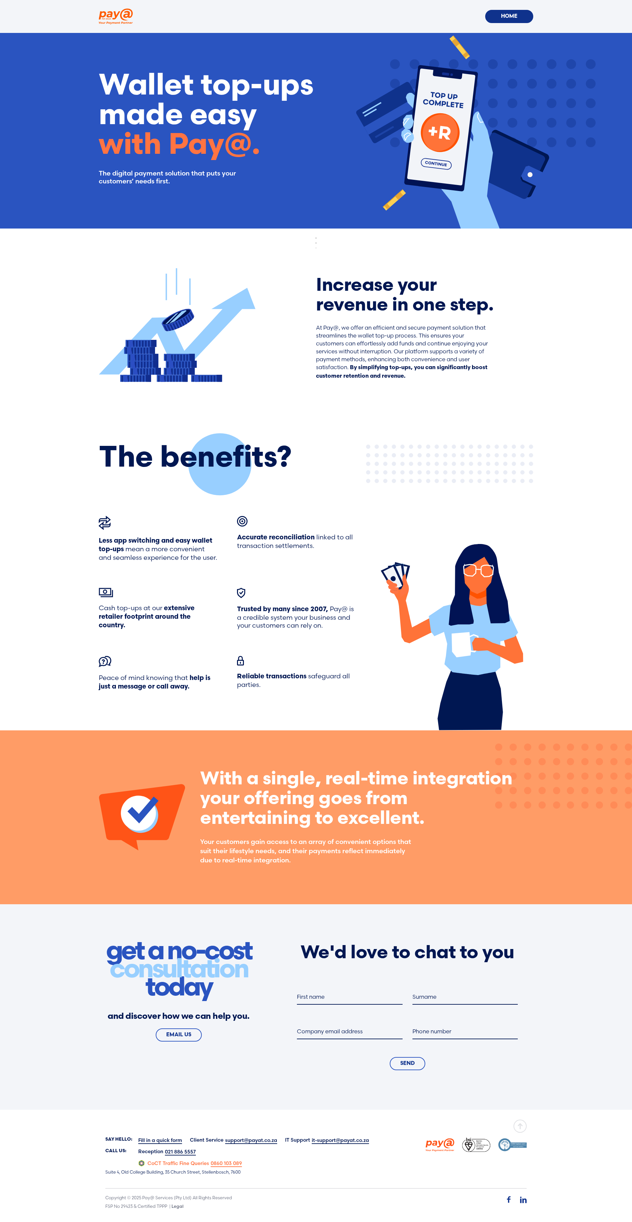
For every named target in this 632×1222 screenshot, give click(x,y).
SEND (407, 1063)
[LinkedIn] (523, 1199)
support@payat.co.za (251, 1140)
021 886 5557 (180, 1152)
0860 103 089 (226, 1163)
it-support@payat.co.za (340, 1140)
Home (509, 16)
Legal (177, 1206)
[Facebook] (509, 1199)
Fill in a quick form (160, 1140)
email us (178, 1035)
